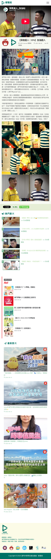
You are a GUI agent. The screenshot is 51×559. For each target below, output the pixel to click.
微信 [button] (15, 207)
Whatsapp (24, 207)
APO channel (23, 43)
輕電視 (8, 3)
